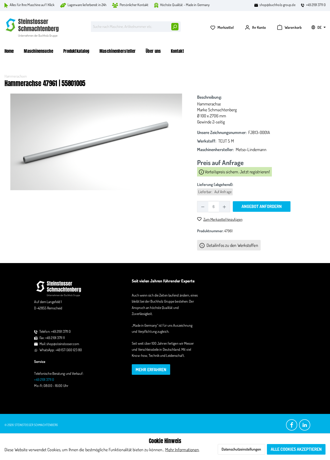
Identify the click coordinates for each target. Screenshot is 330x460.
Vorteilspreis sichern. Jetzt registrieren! (237, 171)
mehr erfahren (151, 369)
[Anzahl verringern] (203, 206)
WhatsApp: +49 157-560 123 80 (61, 350)
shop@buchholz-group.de (277, 4)
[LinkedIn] (304, 425)
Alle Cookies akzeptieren (296, 449)
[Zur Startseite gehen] (32, 28)
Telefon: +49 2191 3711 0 (55, 331)
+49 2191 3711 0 (316, 4)
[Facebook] (291, 425)
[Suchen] (175, 26)
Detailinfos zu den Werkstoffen (232, 245)
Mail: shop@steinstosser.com (59, 344)
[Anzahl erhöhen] (224, 206)
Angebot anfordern (262, 206)
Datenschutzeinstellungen (241, 449)
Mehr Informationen (182, 449)
